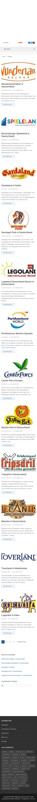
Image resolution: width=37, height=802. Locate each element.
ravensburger (15, 780)
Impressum (5, 733)
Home (3, 56)
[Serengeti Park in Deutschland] (18, 220)
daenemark (29, 751)
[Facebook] (29, 43)
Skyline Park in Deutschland (15, 427)
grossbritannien (15, 763)
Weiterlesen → (8, 104)
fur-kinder (32, 760)
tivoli (13, 785)
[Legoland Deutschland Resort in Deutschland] (18, 269)
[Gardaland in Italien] (18, 173)
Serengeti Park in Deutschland (16, 232)
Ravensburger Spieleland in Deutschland (15, 134)
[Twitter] (31, 43)
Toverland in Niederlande (14, 568)
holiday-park (26, 763)
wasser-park (6, 788)
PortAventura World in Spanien (17, 333)
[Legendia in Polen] (18, 602)
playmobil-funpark (18, 771)
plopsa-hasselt (6, 777)
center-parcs (20, 751)
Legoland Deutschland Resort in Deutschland (17, 283)
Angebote (4, 725)
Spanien (5, 337)
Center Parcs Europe (12, 380)
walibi (26, 785)
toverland (20, 785)
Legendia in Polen (10, 615)
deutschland (6, 754)
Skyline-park (6, 782)
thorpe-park (6, 785)
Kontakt (4, 741)
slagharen (15, 782)
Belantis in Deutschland (13, 521)
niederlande (15, 768)
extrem (22, 757)
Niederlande (7, 572)
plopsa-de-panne (21, 774)
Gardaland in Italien (11, 185)
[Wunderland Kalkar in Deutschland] (18, 71)
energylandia (6, 757)
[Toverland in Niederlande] (18, 556)
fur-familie (23, 760)
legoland (31, 766)
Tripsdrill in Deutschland (13, 474)
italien (10, 766)
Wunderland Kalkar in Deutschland (12, 85)
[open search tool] (34, 49)
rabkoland (5, 780)
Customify (32, 798)
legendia (24, 766)
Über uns (4, 737)
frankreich (5, 760)
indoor (4, 766)
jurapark (16, 766)
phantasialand (6, 771)
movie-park (5, 768)
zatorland (15, 788)
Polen (5, 618)
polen (15, 777)
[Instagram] (34, 43)
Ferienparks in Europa (8, 729)
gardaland (5, 763)
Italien (5, 189)
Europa (5, 139)
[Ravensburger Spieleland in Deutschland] (18, 121)
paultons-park (25, 768)
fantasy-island (30, 757)
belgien (11, 751)
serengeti (24, 780)
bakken (4, 751)
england (14, 757)
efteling (23, 754)
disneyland (15, 754)
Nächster (21, 642)
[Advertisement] (18, 19)
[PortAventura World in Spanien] (18, 321)
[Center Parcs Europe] (18, 368)
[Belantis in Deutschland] (18, 509)
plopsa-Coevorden (7, 774)
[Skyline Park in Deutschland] (18, 415)
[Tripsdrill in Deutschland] (18, 462)
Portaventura (23, 777)
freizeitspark (14, 760)
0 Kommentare (18, 90)
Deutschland (7, 90)
